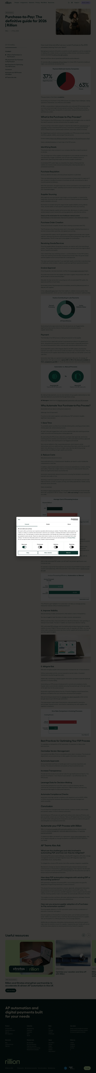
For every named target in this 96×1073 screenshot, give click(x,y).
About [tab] (69, 524)
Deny (28, 552)
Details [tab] (48, 524)
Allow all (68, 552)
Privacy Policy (71, 537)
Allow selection (48, 552)
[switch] (40, 547)
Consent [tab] (27, 524)
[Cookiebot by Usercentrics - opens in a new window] (72, 519)
